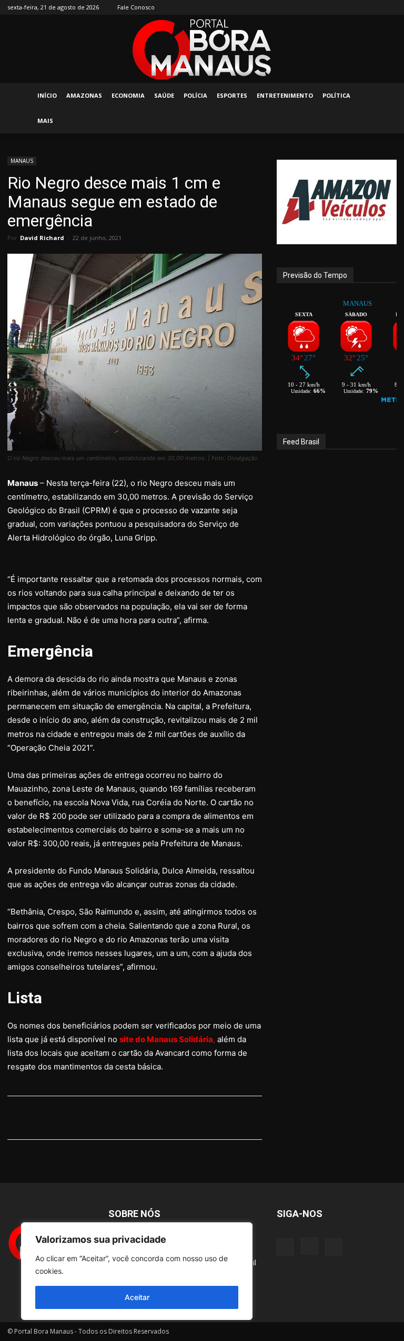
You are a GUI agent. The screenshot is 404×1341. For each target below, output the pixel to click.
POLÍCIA (195, 95)
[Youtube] (389, 7)
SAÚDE (164, 95)
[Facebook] (354, 7)
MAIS (45, 120)
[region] (136, 1271)
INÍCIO (47, 95)
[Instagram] (371, 7)
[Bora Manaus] (202, 49)
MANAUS (22, 160)
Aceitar (137, 1297)
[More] (279, 1117)
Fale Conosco (136, 7)
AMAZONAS (84, 95)
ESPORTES (232, 95)
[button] (384, 96)
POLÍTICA (336, 95)
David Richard (42, 238)
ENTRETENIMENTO (285, 95)
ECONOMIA (128, 95)
